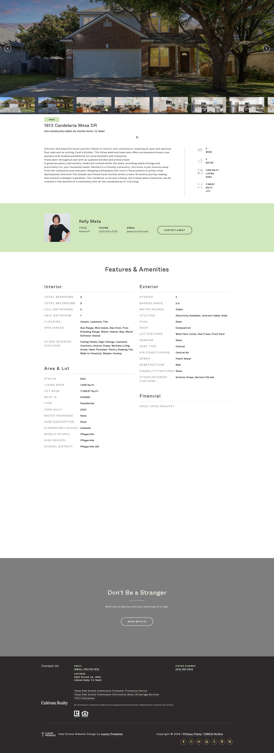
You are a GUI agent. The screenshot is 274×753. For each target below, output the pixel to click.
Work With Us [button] (137, 621)
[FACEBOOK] (183, 741)
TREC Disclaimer (84, 698)
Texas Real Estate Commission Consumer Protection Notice (110, 690)
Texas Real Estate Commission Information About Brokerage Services (116, 694)
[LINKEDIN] (199, 741)
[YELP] (214, 741)
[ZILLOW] (206, 741)
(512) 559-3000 (184, 669)
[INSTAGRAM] (191, 741)
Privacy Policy (192, 734)
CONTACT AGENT (174, 230)
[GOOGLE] (230, 741)
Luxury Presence (112, 734)
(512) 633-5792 (108, 231)
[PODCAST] (222, 741)
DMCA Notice (213, 734)
